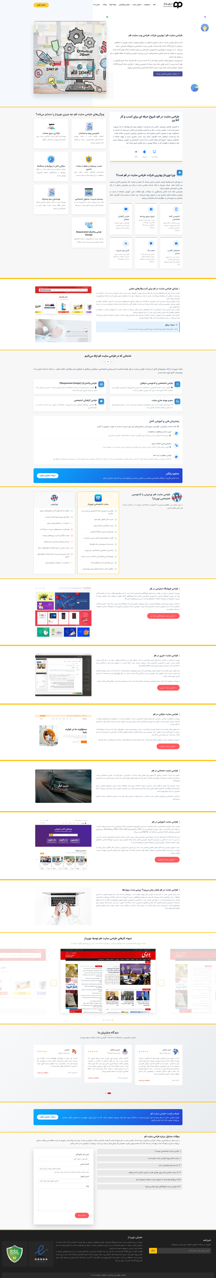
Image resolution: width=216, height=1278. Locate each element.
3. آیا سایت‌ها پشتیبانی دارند (170, 1165)
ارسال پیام (82, 1215)
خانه (154, 4)
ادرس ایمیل (85, 1176)
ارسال (153, 1250)
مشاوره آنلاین (41, 5)
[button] (109, 1093)
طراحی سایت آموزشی (166, 859)
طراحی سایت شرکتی (167, 746)
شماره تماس (84, 1164)
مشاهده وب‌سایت (144, 1078)
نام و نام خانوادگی (82, 1154)
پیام (87, 1186)
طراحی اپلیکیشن (124, 4)
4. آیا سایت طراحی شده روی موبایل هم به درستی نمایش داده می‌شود (155, 1172)
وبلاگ (105, 4)
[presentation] (161, 983)
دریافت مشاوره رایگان (48, 475)
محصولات (147, 4)
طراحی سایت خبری (167, 687)
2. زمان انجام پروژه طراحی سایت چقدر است (164, 1158)
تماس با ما (96, 4)
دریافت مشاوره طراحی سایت (167, 74)
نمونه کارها (112, 4)
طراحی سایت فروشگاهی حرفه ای (162, 616)
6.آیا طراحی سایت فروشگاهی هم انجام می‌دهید (163, 1186)
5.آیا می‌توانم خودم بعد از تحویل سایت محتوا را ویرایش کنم (158, 1179)
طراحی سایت (136, 4)
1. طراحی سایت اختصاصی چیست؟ (168, 1151)
